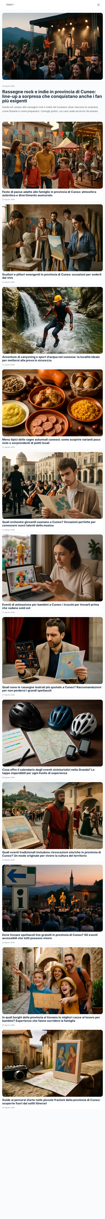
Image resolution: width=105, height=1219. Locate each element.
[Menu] (98, 5)
